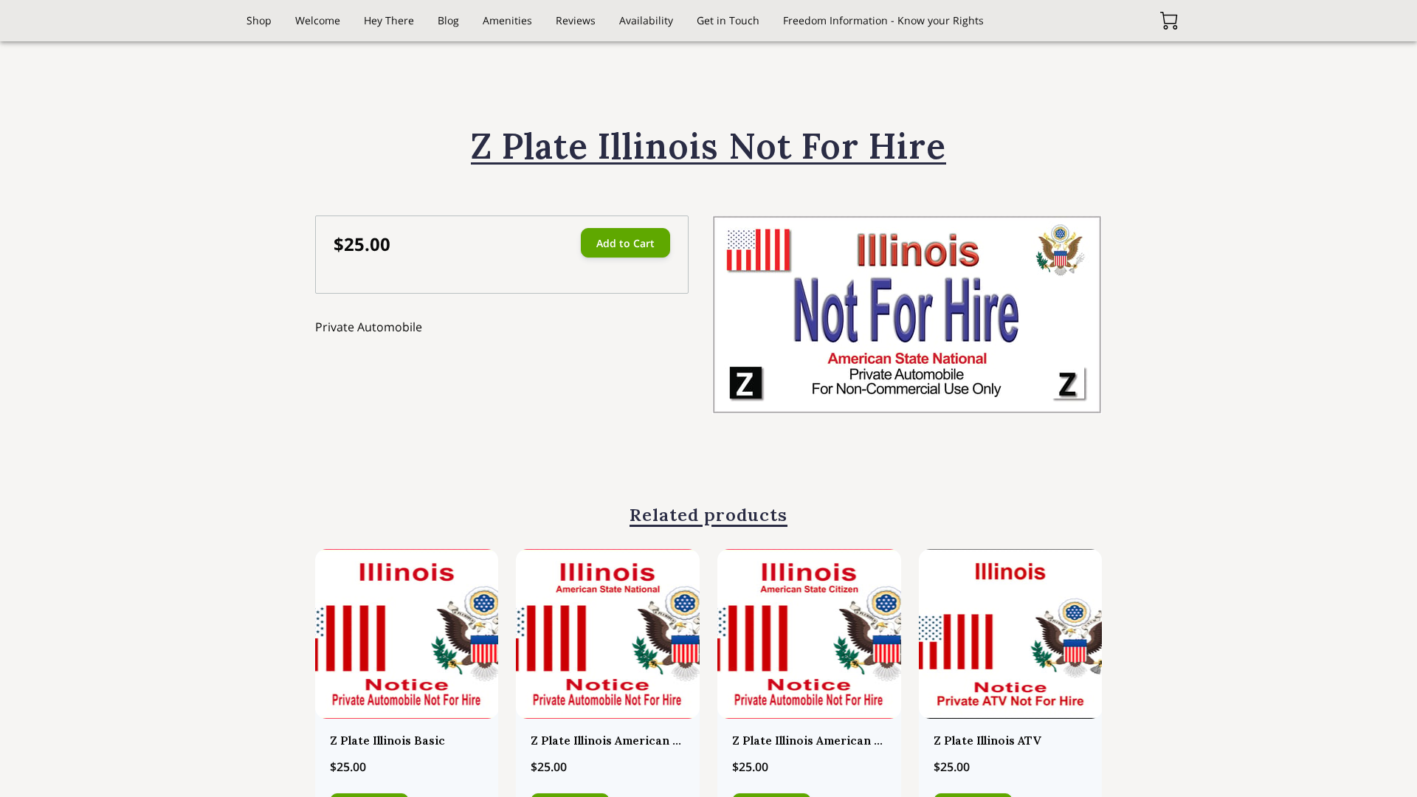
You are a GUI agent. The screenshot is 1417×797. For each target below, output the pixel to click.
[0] (1169, 21)
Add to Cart (625, 243)
